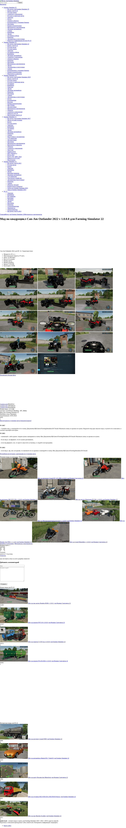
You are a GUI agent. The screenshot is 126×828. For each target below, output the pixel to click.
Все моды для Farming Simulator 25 (18, 9)
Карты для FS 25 (12, 11)
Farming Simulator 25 (10, 7)
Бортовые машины (13, 173)
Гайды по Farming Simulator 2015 (17, 188)
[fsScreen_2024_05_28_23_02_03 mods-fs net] (18, 373)
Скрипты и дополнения (14, 14)
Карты (9, 122)
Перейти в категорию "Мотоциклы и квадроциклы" (16, 543)
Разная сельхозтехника (14, 26)
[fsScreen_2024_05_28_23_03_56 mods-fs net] (56, 310)
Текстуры (10, 150)
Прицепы (10, 37)
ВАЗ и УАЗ (10, 155)
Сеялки (9, 30)
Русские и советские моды (15, 16)
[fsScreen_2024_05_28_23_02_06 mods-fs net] (94, 352)
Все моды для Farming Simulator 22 (18, 44)
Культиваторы (11, 100)
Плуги (9, 19)
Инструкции (11, 160)
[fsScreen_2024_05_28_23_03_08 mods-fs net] (56, 331)
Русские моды (11, 47)
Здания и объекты (13, 21)
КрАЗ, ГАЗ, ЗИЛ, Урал (14, 156)
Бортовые (10, 198)
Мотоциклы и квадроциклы (16, 27)
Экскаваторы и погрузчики (16, 39)
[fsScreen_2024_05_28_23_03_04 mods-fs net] (94, 331)
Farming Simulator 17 (10, 117)
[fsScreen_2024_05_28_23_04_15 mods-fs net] (18, 288)
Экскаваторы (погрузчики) (15, 180)
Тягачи (9, 34)
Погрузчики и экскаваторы (16, 137)
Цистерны (10, 24)
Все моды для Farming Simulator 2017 (19, 118)
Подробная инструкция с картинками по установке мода (18, 454)
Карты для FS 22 (12, 45)
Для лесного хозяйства (14, 178)
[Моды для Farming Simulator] (9, 1)
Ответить (3, 555)
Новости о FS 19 (12, 113)
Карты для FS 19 (12, 79)
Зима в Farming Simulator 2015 (16, 190)
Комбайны (10, 32)
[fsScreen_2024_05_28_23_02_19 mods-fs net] (56, 352)
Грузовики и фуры (13, 35)
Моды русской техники (14, 120)
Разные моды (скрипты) (14, 186)
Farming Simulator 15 (10, 161)
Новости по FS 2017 (13, 158)
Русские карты (12, 12)
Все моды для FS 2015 (14, 163)
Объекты (10, 110)
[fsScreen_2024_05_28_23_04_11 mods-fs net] (56, 288)
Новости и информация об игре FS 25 (19, 40)
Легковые (10, 199)
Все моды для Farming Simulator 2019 (19, 77)
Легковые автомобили (14, 29)
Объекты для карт (13, 185)
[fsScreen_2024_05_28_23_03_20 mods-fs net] (94, 310)
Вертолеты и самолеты (14, 74)
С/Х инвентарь (12, 138)
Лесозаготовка (12, 107)
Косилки (10, 102)
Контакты (3, 4)
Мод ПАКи (11, 105)
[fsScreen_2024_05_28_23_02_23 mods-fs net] (18, 352)
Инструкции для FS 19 (14, 115)
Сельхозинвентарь (13, 206)
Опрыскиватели (12, 209)
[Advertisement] (15, 235)
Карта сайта (7, 825)
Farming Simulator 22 (10, 42)
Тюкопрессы (11, 208)
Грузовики (10, 83)
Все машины (11, 196)
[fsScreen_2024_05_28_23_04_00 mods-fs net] (18, 310)
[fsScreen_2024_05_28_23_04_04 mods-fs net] (94, 288)
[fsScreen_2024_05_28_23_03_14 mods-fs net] (18, 331)
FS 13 (5, 191)
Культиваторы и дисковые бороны (18, 22)
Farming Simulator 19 (10, 75)
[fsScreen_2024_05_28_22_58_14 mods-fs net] (56, 373)
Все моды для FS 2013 (14, 211)
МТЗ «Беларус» (12, 153)
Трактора (10, 17)
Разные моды (11, 151)
